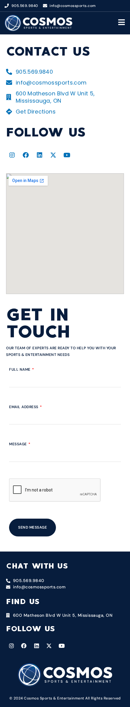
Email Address (24, 407)
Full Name (20, 369)
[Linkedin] (40, 155)
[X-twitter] (53, 155)
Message (18, 444)
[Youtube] (67, 155)
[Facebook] (26, 155)
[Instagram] (12, 155)
